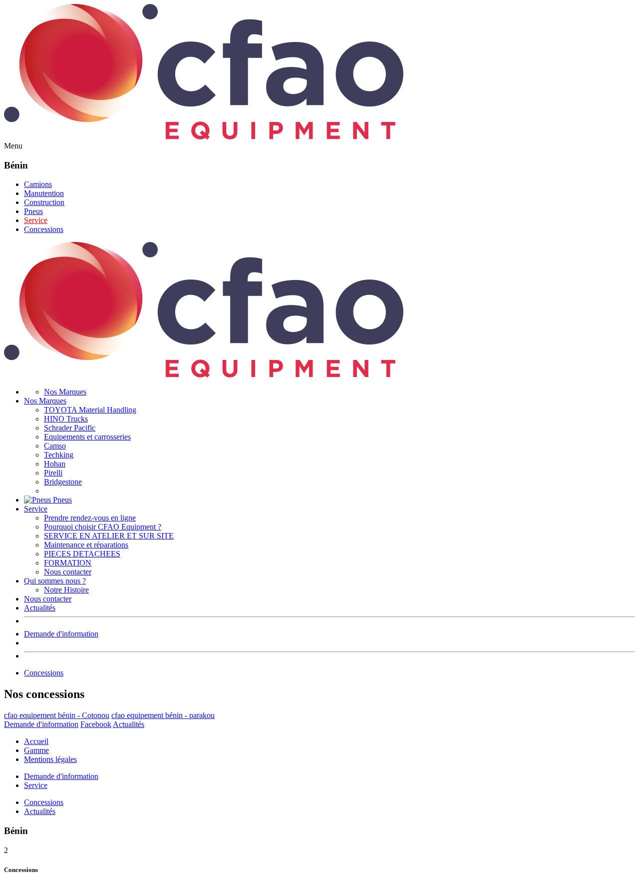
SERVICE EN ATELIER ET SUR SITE (109, 536)
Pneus (33, 211)
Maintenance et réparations (86, 544)
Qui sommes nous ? (55, 580)
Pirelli (53, 472)
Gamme (36, 750)
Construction (44, 202)
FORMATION (67, 562)
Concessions (43, 229)
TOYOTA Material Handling (90, 410)
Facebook (95, 724)
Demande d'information (61, 634)
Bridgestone (63, 482)
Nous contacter (67, 572)
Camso (55, 446)
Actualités (39, 608)
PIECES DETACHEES (82, 554)
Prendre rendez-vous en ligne (90, 518)
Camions (38, 184)
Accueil (36, 741)
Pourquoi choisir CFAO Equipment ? (102, 526)
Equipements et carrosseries (87, 436)
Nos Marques (65, 392)
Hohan (54, 464)
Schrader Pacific (69, 428)
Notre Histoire (66, 590)
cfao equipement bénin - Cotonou (56, 715)
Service (35, 220)
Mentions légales (50, 759)
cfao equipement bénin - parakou (163, 715)
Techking (58, 454)
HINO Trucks (66, 418)
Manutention (44, 193)
